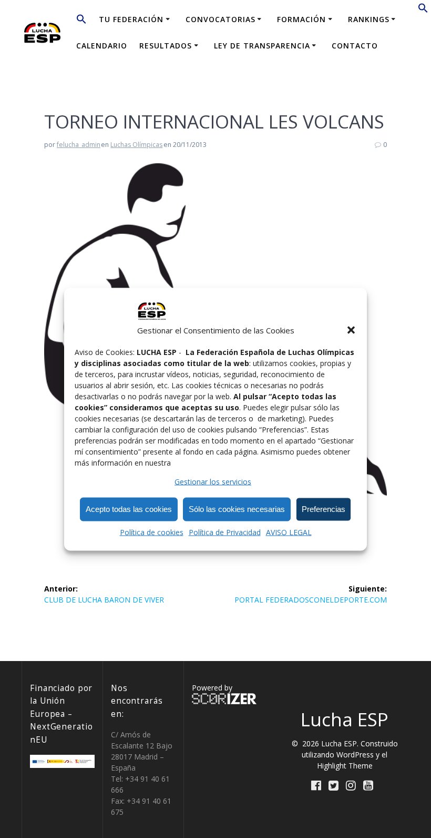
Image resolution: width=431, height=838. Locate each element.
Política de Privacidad (225, 532)
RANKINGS (368, 19)
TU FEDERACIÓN (131, 19)
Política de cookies (151, 532)
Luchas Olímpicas (136, 144)
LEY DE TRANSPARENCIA (262, 46)
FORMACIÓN (301, 19)
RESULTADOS (165, 46)
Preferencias (323, 509)
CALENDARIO (101, 46)
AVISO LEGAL (289, 532)
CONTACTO (355, 46)
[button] (351, 330)
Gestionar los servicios (213, 481)
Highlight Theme (345, 766)
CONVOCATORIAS (220, 19)
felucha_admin (78, 144)
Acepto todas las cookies (129, 509)
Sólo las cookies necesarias (237, 509)
